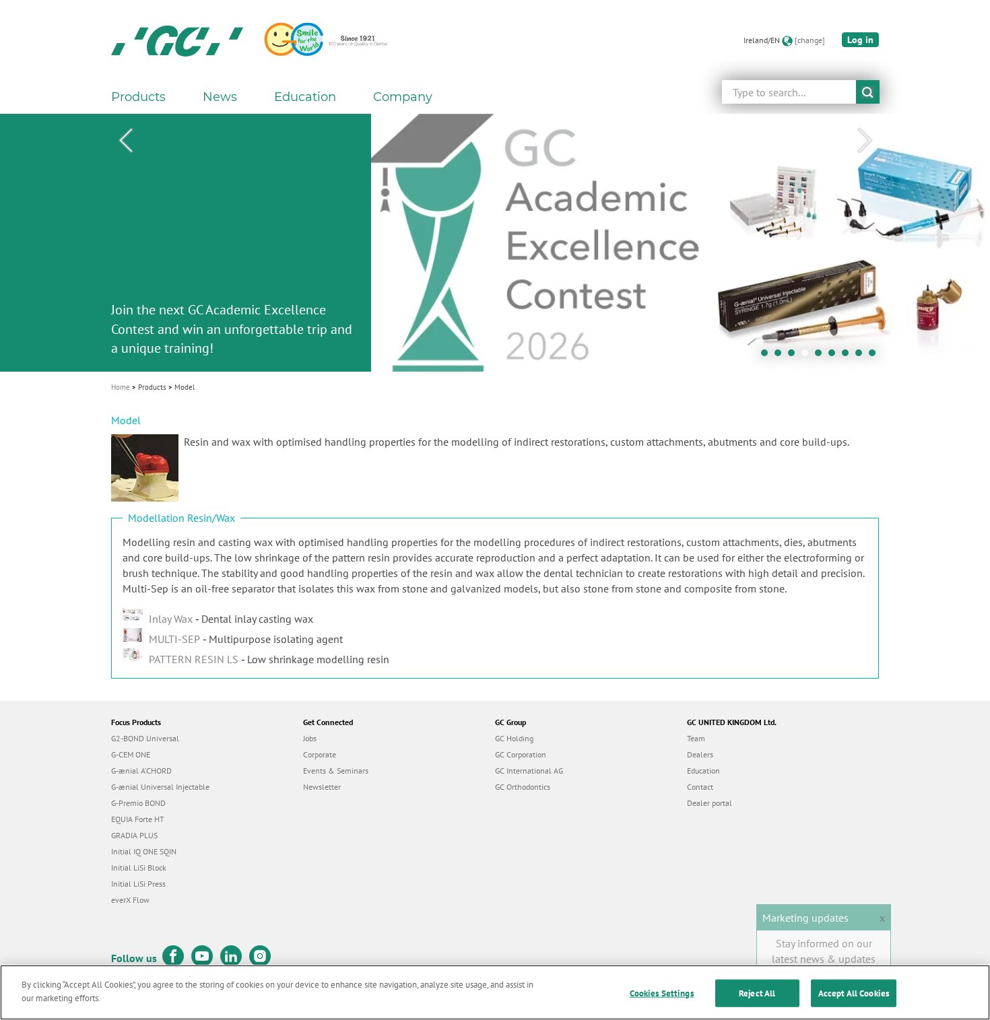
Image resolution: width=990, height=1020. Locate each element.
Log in (860, 40)
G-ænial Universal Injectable (160, 787)
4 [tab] (808, 356)
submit (868, 92)
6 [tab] (835, 356)
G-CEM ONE (130, 754)
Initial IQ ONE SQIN (143, 851)
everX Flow (130, 900)
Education (703, 771)
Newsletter (322, 787)
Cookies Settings (662, 993)
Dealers (700, 754)
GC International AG (529, 771)
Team (696, 738)
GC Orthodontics (522, 787)
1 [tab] (767, 356)
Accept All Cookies (853, 993)
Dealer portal (709, 803)
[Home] (177, 40)
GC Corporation (520, 754)
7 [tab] (848, 356)
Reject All (757, 993)
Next (865, 141)
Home (120, 387)
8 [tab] (862, 356)
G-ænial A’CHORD (141, 771)
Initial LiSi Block (138, 867)
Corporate (319, 754)
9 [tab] (875, 356)
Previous (125, 141)
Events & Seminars (335, 771)
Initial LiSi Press (138, 884)
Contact (700, 787)
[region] (495, 992)
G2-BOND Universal (145, 738)
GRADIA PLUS (134, 835)
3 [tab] (794, 356)
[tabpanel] (495, 243)
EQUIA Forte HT (137, 819)
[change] (810, 40)
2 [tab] (781, 356)
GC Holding (514, 738)
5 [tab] (821, 356)
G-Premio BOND (138, 803)
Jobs (310, 738)
